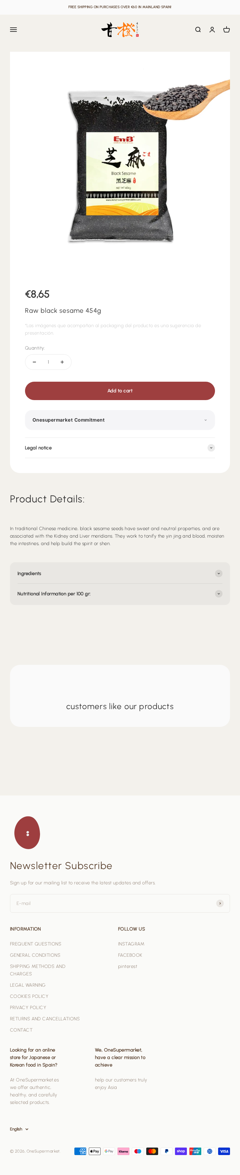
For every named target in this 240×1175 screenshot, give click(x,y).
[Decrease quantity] (34, 362)
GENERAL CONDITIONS (35, 955)
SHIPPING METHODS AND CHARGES (37, 970)
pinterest (127, 966)
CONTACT (21, 1030)
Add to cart (120, 391)
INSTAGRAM (131, 944)
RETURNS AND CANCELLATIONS (45, 1019)
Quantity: (35, 348)
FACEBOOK (130, 955)
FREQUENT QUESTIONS (35, 944)
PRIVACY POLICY (28, 1007)
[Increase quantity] (62, 362)
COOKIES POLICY (29, 996)
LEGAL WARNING (28, 985)
